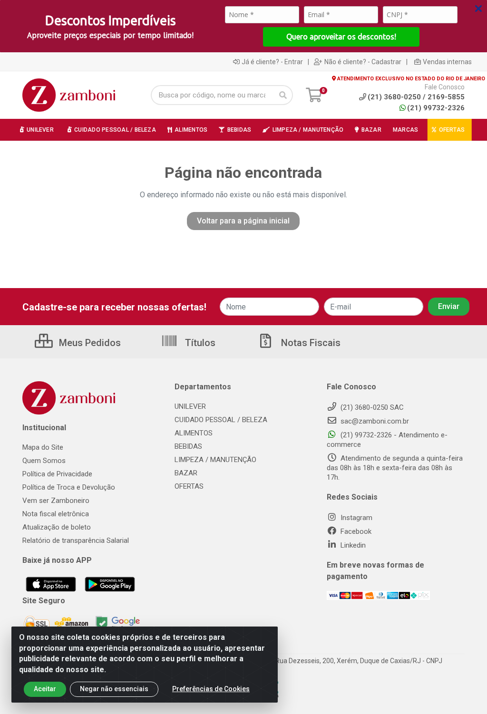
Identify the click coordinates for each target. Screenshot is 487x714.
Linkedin (352, 545)
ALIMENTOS (194, 433)
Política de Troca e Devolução (68, 487)
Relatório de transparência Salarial (75, 540)
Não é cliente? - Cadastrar (362, 61)
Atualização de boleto (56, 527)
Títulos (199, 342)
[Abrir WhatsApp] (463, 689)
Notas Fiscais (310, 342)
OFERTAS (189, 486)
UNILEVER (190, 406)
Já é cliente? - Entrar (272, 61)
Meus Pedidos (89, 342)
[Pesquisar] (283, 95)
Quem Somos (44, 460)
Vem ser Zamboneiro (55, 500)
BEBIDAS (188, 446)
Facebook (355, 531)
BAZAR (186, 473)
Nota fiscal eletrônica (55, 514)
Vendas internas (447, 61)
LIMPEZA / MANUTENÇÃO (215, 459)
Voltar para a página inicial (243, 220)
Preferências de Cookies (211, 689)
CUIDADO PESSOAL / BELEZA (221, 419)
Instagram (355, 517)
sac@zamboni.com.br (374, 421)
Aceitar (45, 689)
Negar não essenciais (114, 689)
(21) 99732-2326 (436, 108)
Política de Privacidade (57, 474)
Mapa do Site (42, 447)
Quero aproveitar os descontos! (341, 36)
